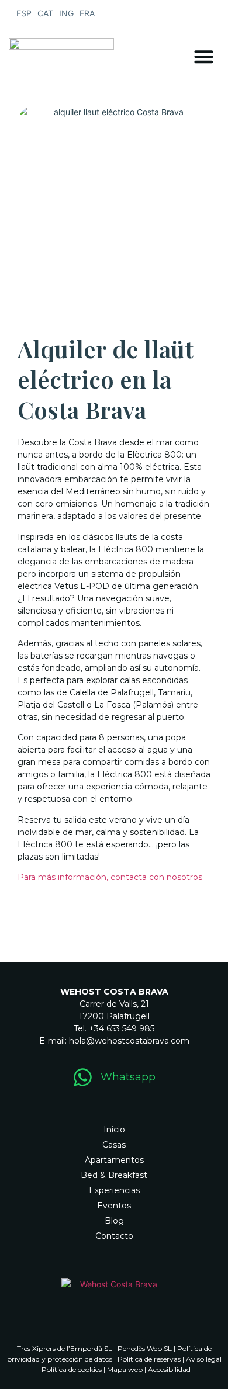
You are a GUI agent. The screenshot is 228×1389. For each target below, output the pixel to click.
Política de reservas (149, 1359)
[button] (204, 56)
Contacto (114, 1236)
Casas (114, 1144)
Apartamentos (114, 1160)
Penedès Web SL (145, 1348)
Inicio (114, 1129)
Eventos (114, 1205)
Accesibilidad (169, 1369)
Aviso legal (204, 1359)
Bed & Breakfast (114, 1175)
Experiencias (114, 1190)
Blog (114, 1220)
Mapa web (125, 1369)
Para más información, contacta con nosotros (110, 877)
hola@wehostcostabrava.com (129, 1040)
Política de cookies (72, 1369)
